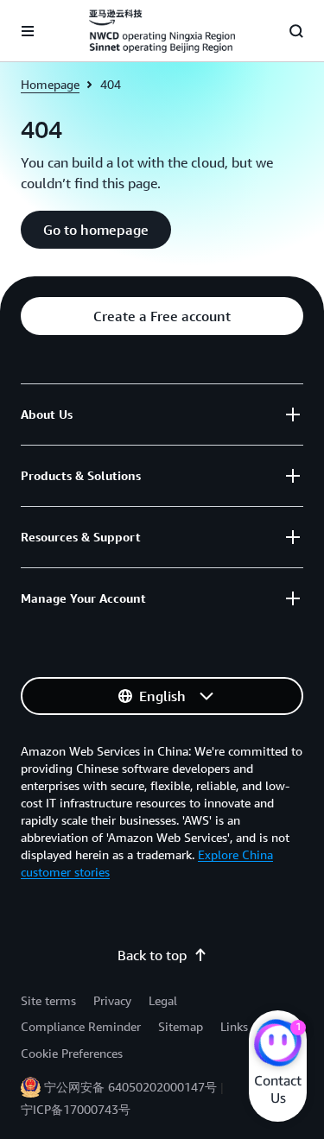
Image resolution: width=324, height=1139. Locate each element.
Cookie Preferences (72, 1053)
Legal (163, 1000)
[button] (96, 230)
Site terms (48, 1000)
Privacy (112, 1000)
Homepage (50, 84)
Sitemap (180, 1026)
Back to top (152, 955)
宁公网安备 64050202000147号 (130, 1086)
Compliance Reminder (81, 1026)
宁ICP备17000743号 (75, 1109)
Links (234, 1026)
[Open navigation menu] (27, 31)
